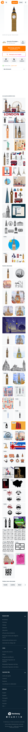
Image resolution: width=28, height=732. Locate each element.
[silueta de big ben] (4, 119)
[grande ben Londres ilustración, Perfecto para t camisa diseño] (8, 370)
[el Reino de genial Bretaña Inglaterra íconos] (13, 647)
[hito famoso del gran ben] (6, 331)
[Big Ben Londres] (7, 230)
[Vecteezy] (2, 2)
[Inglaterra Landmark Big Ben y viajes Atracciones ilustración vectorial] (8, 154)
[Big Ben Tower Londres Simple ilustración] (7, 209)
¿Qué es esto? (14, 65)
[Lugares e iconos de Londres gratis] (13, 300)
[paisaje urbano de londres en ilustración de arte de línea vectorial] (8, 381)
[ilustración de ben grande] (8, 673)
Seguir (23, 43)
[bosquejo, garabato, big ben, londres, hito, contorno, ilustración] (6, 270)
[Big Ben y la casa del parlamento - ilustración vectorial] (10, 493)
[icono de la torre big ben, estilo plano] (8, 358)
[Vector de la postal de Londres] (9, 285)
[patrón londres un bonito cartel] (8, 557)
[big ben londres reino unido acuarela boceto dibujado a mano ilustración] (8, 425)
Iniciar (20, 2)
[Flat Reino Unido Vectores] (10, 342)
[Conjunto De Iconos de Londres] (13, 254)
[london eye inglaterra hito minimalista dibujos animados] (8, 613)
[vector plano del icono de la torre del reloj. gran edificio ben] (8, 454)
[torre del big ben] (7, 138)
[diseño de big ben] (7, 506)
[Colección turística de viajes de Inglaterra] (8, 180)
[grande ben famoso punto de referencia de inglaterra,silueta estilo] (13, 439)
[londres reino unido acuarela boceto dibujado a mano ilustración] (19, 369)
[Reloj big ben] (13, 317)
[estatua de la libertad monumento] (8, 168)
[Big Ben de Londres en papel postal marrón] (8, 240)
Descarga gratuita (14, 48)
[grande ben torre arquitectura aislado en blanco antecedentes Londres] (20, 383)
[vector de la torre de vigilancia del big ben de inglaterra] (18, 181)
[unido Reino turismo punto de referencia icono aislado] (8, 661)
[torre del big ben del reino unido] (17, 623)
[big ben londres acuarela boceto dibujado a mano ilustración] (8, 465)
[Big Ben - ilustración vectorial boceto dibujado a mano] (19, 480)
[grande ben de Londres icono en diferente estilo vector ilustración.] (8, 545)
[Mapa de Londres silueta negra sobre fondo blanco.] (10, 685)
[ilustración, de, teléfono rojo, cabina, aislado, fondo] (9, 603)
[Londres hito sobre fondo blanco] (13, 107)
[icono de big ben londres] (18, 591)
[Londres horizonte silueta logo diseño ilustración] (13, 696)
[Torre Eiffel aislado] (9, 219)
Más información (7, 69)
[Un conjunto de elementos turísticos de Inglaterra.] (9, 197)
